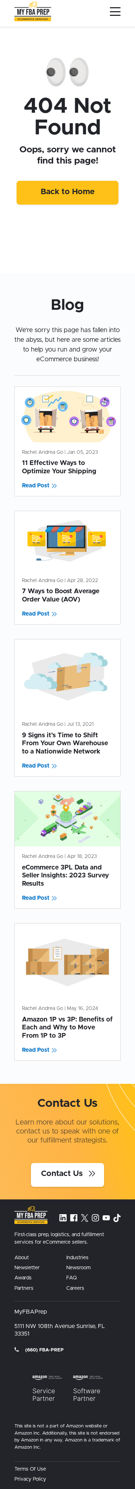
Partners (23, 1288)
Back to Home (68, 192)
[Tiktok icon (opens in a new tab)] (117, 1218)
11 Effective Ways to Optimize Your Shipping (59, 467)
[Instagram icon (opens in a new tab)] (95, 1217)
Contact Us (63, 1174)
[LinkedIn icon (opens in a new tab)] (63, 1217)
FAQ (71, 1277)
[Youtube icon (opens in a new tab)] (106, 1217)
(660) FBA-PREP (44, 1350)
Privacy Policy (30, 1479)
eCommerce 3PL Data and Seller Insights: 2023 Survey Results (65, 875)
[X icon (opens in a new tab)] (84, 1217)
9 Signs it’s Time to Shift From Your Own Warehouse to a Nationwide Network (65, 743)
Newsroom (78, 1267)
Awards (23, 1277)
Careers (75, 1288)
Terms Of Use (30, 1469)
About (21, 1257)
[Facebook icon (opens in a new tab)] (73, 1217)
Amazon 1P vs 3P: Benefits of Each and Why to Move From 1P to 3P (67, 1027)
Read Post (35, 485)
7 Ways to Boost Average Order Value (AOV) (60, 595)
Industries (77, 1257)
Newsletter (27, 1267)
